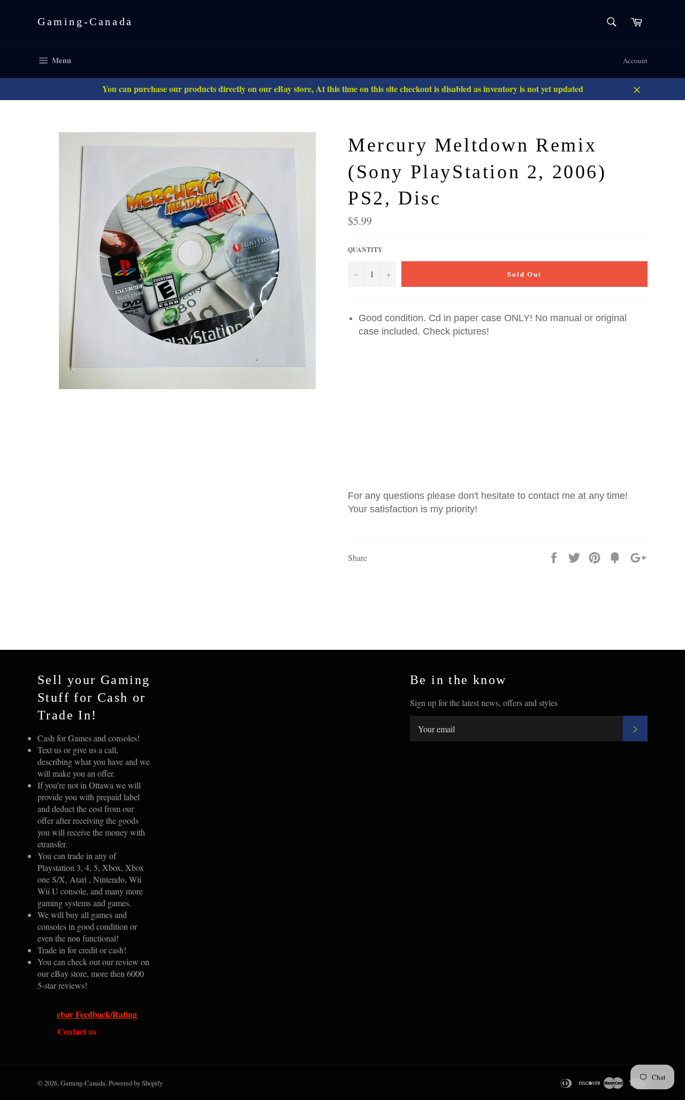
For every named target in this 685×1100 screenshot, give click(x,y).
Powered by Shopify (136, 1083)
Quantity (365, 250)
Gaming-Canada (85, 21)
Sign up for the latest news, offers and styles (484, 702)
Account (635, 60)
